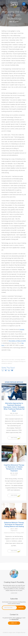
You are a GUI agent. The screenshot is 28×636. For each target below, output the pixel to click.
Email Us (14, 623)
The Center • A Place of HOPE (17, 341)
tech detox (11, 359)
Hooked (21, 329)
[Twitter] (6, 370)
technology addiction (20, 359)
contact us (18, 617)
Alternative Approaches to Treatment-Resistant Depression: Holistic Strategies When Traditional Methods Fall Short (14, 407)
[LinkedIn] (9, 370)
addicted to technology (7, 361)
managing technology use (19, 361)
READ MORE (14, 437)
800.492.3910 (15, 619)
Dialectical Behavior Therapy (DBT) (14, 532)
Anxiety (13, 475)
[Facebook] (2, 370)
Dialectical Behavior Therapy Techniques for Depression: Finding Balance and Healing (14, 524)
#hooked (6, 359)
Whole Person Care (17, 415)
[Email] (12, 370)
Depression (8, 415)
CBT (16, 475)
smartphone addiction (6, 363)
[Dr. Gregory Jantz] (14, 4)
